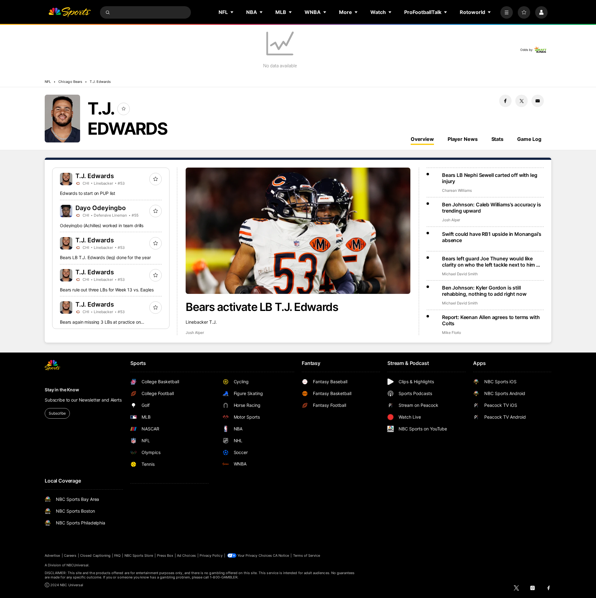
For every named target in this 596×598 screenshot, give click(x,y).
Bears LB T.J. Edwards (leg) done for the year (105, 257)
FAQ (117, 555)
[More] (506, 12)
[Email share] (537, 101)
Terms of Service (306, 555)
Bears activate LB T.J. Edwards (262, 307)
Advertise (52, 555)
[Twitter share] (521, 101)
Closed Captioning (95, 555)
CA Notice (281, 555)
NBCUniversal (77, 565)
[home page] (69, 12)
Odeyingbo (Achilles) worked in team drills (101, 225)
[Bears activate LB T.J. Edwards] (298, 231)
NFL (48, 81)
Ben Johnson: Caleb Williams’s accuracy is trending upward (491, 207)
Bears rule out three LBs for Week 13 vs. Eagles (106, 289)
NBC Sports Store (138, 555)
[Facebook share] (505, 101)
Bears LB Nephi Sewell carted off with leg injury (489, 178)
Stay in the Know (62, 389)
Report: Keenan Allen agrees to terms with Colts (491, 320)
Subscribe (57, 413)
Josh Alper (195, 332)
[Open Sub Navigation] (232, 12)
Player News (463, 139)
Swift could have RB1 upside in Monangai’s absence (491, 237)
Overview (422, 139)
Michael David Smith (460, 274)
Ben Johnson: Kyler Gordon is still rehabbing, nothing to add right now (484, 291)
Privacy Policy (211, 555)
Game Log (529, 139)
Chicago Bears (70, 81)
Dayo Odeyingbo (100, 208)
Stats (497, 139)
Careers (70, 555)
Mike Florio (451, 332)
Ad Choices (186, 555)
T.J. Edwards (100, 81)
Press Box (165, 555)
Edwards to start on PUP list (87, 193)
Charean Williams (457, 190)
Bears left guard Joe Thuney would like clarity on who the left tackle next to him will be (493, 261)
